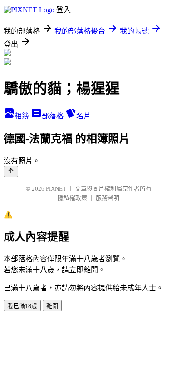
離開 (52, 306)
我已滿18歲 (22, 306)
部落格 (53, 116)
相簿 (23, 116)
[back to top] (11, 171)
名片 (83, 116)
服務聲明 (107, 197)
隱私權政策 (72, 197)
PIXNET (56, 188)
